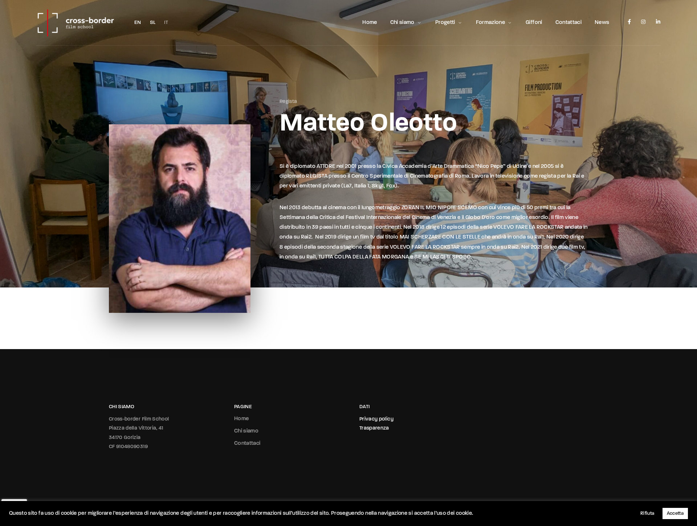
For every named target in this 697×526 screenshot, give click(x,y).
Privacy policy (376, 419)
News (602, 22)
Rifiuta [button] (647, 513)
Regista (288, 101)
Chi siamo (402, 22)
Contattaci (568, 22)
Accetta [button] (675, 513)
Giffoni (534, 22)
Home (369, 22)
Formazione (490, 22)
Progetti (445, 22)
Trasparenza (374, 428)
